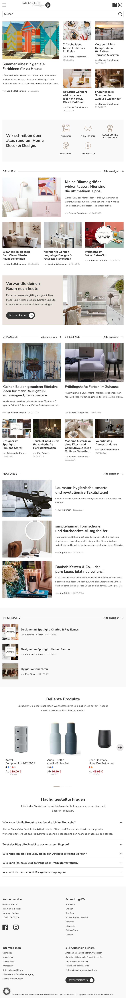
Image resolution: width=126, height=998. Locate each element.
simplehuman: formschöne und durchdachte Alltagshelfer (81, 528)
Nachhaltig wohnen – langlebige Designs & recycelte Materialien (58, 255)
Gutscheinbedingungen (76, 970)
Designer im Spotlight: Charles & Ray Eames (50, 629)
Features (69, 921)
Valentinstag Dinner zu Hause (106, 442)
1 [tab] (56, 786)
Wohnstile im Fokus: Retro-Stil (95, 253)
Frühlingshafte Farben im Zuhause (92, 386)
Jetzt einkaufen (18, 315)
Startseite (70, 904)
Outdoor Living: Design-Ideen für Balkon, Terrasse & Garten (107, 50)
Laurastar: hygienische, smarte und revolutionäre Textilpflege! (81, 490)
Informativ (70, 926)
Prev (120, 747)
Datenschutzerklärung (12, 970)
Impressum (7, 965)
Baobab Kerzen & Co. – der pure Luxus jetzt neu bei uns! (79, 569)
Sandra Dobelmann (16, 90)
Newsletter (7, 957)
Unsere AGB (8, 961)
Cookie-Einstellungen (12, 978)
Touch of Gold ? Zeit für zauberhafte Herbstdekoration (46, 444)
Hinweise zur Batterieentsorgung (18, 974)
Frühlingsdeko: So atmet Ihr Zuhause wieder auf (108, 95)
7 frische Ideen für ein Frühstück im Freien (74, 48)
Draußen (69, 913)
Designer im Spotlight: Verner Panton (45, 649)
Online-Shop (71, 930)
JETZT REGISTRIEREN (78, 980)
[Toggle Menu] (4, 4)
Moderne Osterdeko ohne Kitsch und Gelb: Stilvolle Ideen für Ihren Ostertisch (78, 446)
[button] (7, 991)
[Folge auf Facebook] (114, 5)
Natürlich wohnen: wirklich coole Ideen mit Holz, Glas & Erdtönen (75, 97)
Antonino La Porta (98, 260)
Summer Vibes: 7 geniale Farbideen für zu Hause (23, 66)
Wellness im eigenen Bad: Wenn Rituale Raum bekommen (16, 255)
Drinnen (69, 908)
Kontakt (69, 934)
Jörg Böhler (42, 453)
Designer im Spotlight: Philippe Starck (12, 444)
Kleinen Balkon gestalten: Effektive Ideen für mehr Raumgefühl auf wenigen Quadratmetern (30, 391)
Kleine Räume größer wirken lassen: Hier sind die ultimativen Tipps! (85, 186)
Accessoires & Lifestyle (76, 917)
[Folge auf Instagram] (120, 5)
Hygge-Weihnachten (34, 669)
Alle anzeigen (111, 171)
